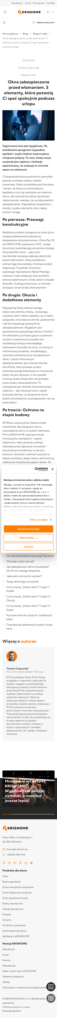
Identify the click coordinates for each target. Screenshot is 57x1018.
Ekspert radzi (40, 33)
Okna (5, 876)
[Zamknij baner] (52, 469)
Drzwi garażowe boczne (15, 898)
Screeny (6, 919)
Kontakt (51, 3)
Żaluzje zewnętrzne (12, 909)
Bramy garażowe (11, 881)
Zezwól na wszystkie (29, 528)
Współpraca (9, 965)
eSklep (6, 982)
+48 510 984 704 (16, 854)
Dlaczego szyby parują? (20, 561)
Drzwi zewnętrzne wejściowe (18, 887)
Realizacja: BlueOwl (11, 1011)
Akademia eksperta (13, 976)
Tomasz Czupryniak (17, 668)
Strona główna (10, 33)
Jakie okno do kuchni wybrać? (24, 576)
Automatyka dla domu (14, 930)
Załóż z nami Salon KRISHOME (19, 971)
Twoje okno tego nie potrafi (22, 581)
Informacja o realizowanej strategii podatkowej (27, 987)
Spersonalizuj (26, 537)
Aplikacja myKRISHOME (15, 936)
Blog (25, 33)
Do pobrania (38, 3)
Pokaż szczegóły (39, 519)
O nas (27, 3)
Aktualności (16, 3)
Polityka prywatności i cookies (16, 1007)
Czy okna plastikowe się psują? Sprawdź (30, 556)
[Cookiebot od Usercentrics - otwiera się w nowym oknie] (36, 469)
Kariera (6, 960)
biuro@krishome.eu (17, 849)
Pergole (6, 914)
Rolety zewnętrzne (12, 903)
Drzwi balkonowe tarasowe (17, 892)
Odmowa (28, 546)
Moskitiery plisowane (14, 925)
